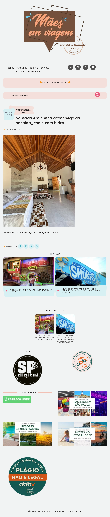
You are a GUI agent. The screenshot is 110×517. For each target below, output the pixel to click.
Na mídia (45, 68)
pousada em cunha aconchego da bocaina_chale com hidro (47, 120)
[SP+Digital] (27, 370)
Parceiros (21, 68)
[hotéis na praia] (82, 434)
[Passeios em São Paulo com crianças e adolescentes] (82, 403)
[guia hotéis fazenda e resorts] (27, 434)
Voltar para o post (23, 111)
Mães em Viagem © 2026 (39, 511)
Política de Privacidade (28, 71)
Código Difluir (74, 511)
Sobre (11, 68)
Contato (34, 68)
